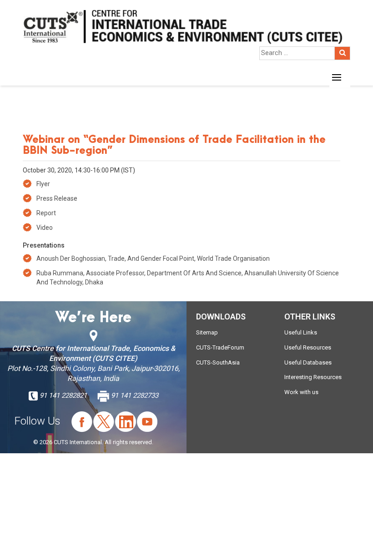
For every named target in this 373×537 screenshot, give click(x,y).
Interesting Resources (313, 377)
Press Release (56, 198)
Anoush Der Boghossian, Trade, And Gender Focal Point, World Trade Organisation (153, 258)
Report (46, 213)
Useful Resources (307, 347)
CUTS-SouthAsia (218, 362)
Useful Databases (308, 362)
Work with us (301, 392)
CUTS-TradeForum (220, 347)
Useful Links (300, 332)
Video (44, 227)
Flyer (43, 183)
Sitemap (207, 332)
